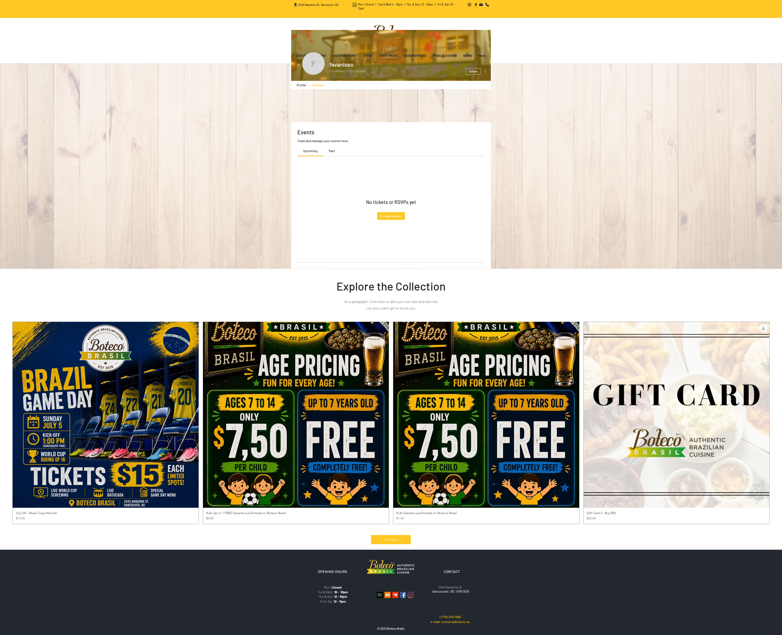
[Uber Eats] (380, 595)
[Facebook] (476, 4)
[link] (310, 151)
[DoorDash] (395, 595)
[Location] (295, 5)
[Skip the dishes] (387, 595)
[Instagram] (469, 4)
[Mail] (481, 4)
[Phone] (487, 4)
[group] (391, 422)
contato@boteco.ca (455, 622)
